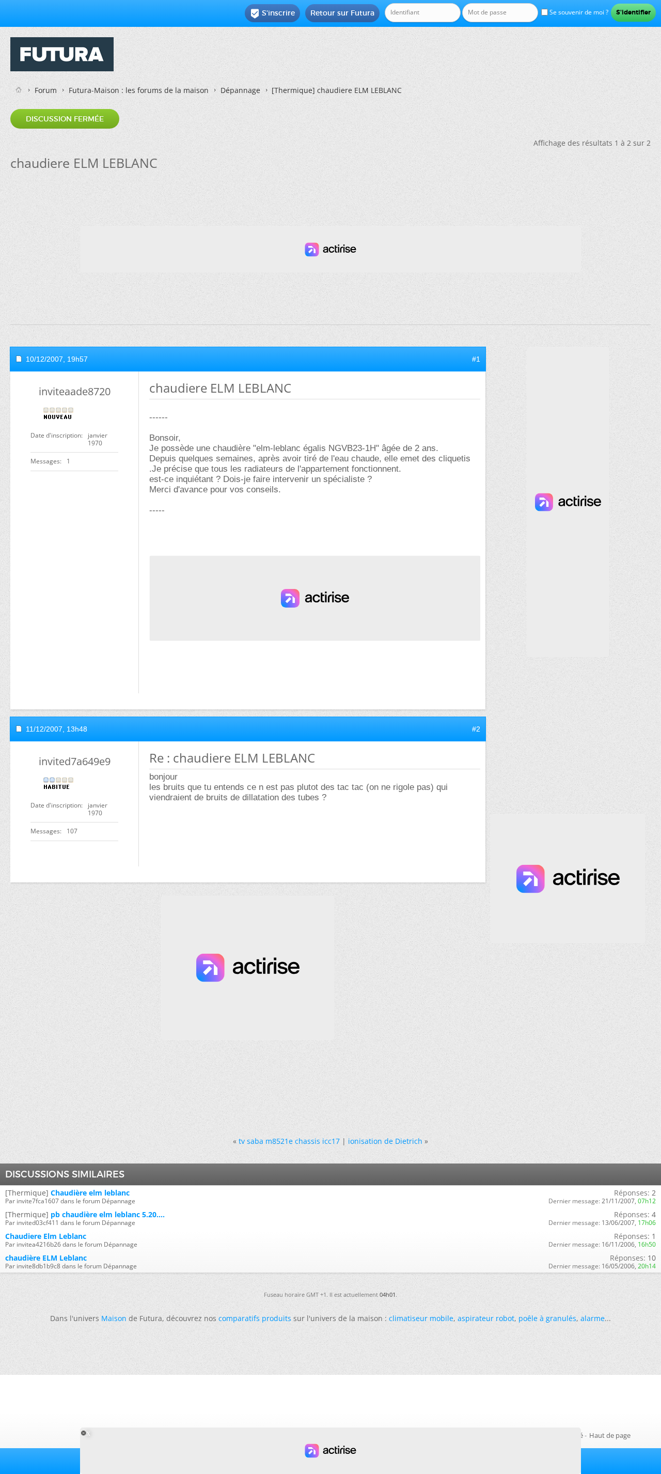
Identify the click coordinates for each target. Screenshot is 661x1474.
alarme (592, 1318)
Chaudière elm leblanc (90, 1193)
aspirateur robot (486, 1318)
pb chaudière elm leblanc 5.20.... (108, 1214)
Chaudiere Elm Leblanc (45, 1236)
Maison (114, 1318)
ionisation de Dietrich (385, 1141)
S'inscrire (272, 13)
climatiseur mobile (421, 1318)
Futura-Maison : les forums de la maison (139, 90)
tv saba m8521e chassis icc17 (289, 1141)
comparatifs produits (254, 1318)
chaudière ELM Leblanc (46, 1258)
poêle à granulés (547, 1318)
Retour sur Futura (342, 13)
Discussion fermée (65, 118)
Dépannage (240, 90)
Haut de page (610, 1435)
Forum (46, 90)
